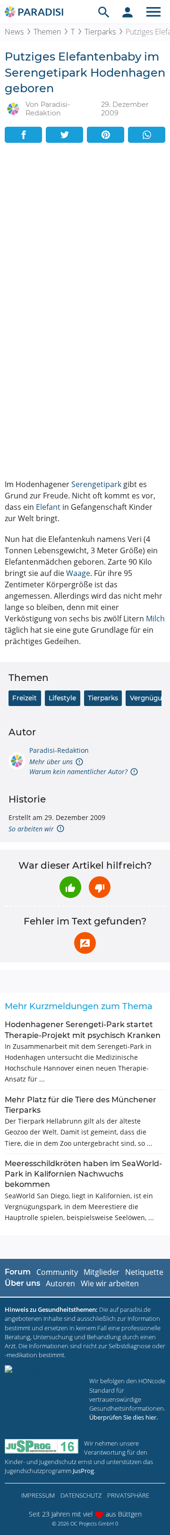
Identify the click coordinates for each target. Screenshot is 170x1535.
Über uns (22, 1283)
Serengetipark (96, 484)
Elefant (48, 507)
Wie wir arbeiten (110, 1283)
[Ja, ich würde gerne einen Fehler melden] (85, 943)
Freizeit (24, 698)
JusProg (83, 1470)
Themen (47, 31)
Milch (155, 618)
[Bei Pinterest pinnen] (105, 135)
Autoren (60, 1283)
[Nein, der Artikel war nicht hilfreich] (99, 887)
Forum (18, 1271)
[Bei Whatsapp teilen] (146, 135)
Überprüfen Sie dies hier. (123, 1417)
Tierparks (100, 31)
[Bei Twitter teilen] (64, 135)
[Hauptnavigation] (153, 12)
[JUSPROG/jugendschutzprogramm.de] (41, 1446)
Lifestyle (62, 698)
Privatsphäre (128, 1495)
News (14, 31)
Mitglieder (101, 1272)
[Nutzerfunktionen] (127, 12)
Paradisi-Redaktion (59, 750)
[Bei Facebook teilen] (23, 135)
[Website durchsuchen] (104, 12)
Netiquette (144, 1272)
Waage (78, 573)
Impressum (38, 1495)
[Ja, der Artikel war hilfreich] (70, 887)
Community (57, 1272)
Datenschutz (81, 1495)
